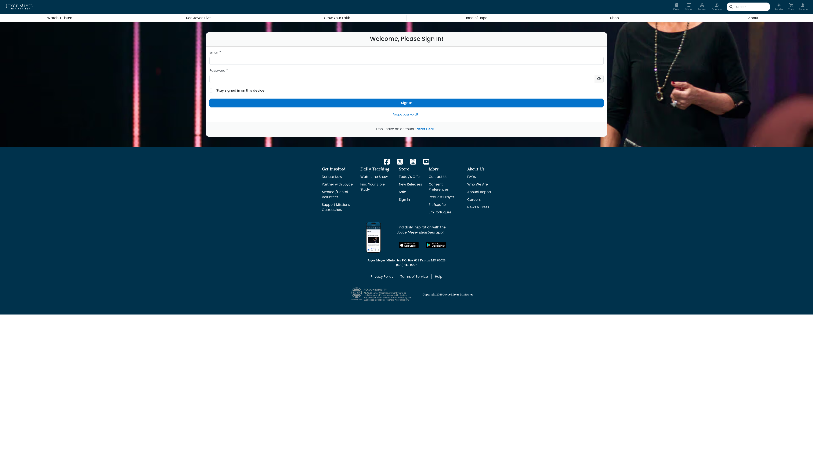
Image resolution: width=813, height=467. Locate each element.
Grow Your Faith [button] (337, 18)
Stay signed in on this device (240, 90)
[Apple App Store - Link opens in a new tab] (409, 245)
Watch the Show (374, 177)
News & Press (478, 207)
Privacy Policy (382, 276)
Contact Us (438, 177)
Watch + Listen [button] (59, 18)
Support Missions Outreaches (336, 207)
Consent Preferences (439, 187)
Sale (402, 192)
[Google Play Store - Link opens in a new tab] (436, 245)
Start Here (425, 129)
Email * (215, 52)
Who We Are (477, 184)
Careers (474, 199)
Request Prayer (441, 197)
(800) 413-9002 (406, 264)
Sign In (406, 103)
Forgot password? (405, 114)
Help (438, 276)
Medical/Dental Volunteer (335, 194)
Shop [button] (614, 18)
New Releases (410, 184)
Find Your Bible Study (372, 187)
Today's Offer (410, 177)
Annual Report (479, 192)
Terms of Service (414, 276)
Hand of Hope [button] (476, 18)
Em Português (440, 212)
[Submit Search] (731, 7)
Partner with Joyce (337, 184)
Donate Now (332, 177)
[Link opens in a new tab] (387, 162)
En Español (438, 204)
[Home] (19, 6)
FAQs (471, 177)
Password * (218, 70)
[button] (779, 7)
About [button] (753, 18)
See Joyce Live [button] (198, 18)
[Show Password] (599, 79)
